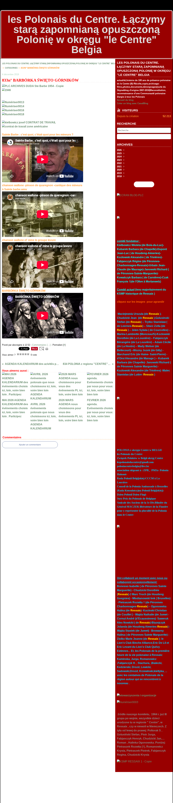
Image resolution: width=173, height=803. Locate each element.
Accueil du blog (125, 100)
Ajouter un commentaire (30, 445)
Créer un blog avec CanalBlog (132, 103)
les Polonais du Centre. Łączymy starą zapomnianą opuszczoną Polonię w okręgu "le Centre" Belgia (60, 63)
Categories (11, 67)
